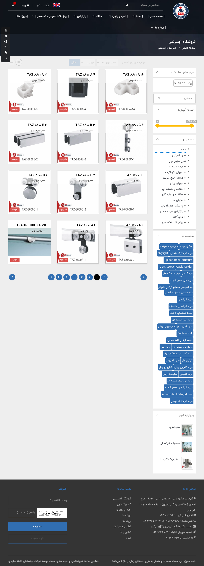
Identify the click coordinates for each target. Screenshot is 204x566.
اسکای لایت (186, 246)
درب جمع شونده (169, 246)
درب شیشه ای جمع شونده (178, 387)
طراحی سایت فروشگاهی (85, 561)
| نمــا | (138, 16)
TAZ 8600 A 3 (37, 74)
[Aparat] (5, 41)
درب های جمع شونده (181, 280)
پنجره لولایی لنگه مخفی (179, 340)
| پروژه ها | (21, 16)
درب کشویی (186, 374)
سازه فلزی (174, 427)
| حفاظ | (99, 16)
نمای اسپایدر (172, 360)
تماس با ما (125, 532)
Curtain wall (185, 333)
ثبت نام (41, 5)
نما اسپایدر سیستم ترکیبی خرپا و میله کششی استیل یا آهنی (175, 290)
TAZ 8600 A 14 (133, 74)
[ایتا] (6, 53)
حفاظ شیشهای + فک (181, 313)
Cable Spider (184, 267)
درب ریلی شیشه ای (182, 320)
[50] (12, 277)
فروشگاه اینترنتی (122, 498)
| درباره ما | (159, 28)
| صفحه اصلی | (156, 16)
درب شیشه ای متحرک (181, 306)
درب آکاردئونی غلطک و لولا (178, 354)
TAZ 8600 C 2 (85, 175)
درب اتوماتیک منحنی (181, 253)
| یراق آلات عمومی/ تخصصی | (51, 16)
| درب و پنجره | (119, 16)
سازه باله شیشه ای (170, 443)
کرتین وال (187, 360)
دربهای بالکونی (166, 267)
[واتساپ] (6, 58)
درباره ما (127, 515)
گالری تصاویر (124, 504)
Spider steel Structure (178, 260)
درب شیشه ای (185, 299)
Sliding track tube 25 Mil (25, 225)
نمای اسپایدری (184, 326)
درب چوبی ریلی (166, 326)
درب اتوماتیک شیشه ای (180, 381)
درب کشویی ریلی (183, 367)
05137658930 (170, 521)
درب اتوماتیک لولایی (181, 401)
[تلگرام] (5, 36)
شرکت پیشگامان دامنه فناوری (24, 561)
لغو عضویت (37, 538)
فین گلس (187, 273)
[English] (56, 4)
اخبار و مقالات (123, 510)
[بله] (6, 47)
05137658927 (152, 521)
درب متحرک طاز (171, 273)
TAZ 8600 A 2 (133, 225)
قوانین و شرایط (122, 526)
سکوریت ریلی (170, 374)
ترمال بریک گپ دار (169, 459)
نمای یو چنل (165, 367)
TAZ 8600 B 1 (134, 175)
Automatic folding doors (177, 394)
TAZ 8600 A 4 (85, 74)
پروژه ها (127, 521)
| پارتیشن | (81, 16)
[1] (143, 277)
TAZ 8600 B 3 (85, 125)
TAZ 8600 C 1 (37, 175)
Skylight (163, 253)
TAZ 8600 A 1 (85, 225)
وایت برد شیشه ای (182, 347)
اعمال (74, 62)
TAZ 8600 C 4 (133, 125)
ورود (24, 5)
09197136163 (168, 515)
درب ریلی (166, 347)
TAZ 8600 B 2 (37, 125)
